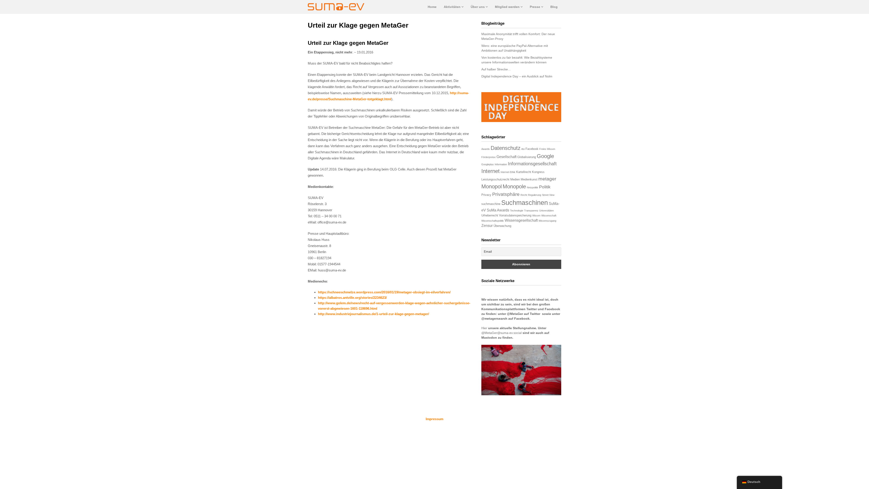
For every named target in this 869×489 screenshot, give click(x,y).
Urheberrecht (489, 215)
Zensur (487, 226)
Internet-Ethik (508, 172)
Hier (484, 328)
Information (501, 164)
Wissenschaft (548, 215)
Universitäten (546, 210)
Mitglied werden (507, 7)
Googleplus (487, 164)
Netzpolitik (532, 187)
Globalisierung (526, 157)
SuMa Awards (498, 210)
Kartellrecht (523, 172)
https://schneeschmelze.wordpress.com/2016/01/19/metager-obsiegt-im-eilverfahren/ (384, 292)
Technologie (516, 210)
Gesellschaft (506, 157)
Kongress (538, 172)
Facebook (531, 149)
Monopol (491, 186)
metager (547, 178)
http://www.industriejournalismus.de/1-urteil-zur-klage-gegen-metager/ (373, 314)
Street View (548, 195)
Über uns (478, 7)
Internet (490, 171)
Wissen (536, 215)
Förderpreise (488, 157)
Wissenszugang (547, 220)
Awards (485, 149)
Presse (535, 7)
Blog (554, 7)
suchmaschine (490, 204)
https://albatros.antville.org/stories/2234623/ (352, 298)
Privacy (486, 195)
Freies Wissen (547, 149)
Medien (515, 179)
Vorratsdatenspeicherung (515, 215)
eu (523, 149)
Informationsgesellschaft (532, 163)
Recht (523, 195)
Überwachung (502, 226)
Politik (545, 187)
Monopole (514, 186)
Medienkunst (529, 179)
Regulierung (534, 195)
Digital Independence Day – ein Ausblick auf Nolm (516, 76)
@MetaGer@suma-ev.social (501, 333)
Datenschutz (505, 148)
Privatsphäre (506, 194)
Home (432, 7)
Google (545, 156)
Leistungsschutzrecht (495, 179)
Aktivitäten (452, 7)
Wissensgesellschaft (521, 220)
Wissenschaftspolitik (492, 220)
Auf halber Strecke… (496, 69)
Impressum (434, 419)
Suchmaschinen (524, 202)
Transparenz (531, 210)
